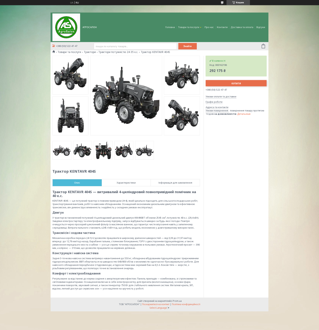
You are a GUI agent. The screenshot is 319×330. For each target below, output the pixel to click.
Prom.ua (177, 301)
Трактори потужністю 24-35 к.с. (118, 52)
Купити (236, 83)
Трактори (90, 52)
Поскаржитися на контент (155, 304)
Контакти (222, 27)
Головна (170, 27)
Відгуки (260, 27)
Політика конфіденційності (186, 304)
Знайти (187, 46)
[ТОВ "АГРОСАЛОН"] (66, 27)
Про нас (209, 27)
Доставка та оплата (242, 27)
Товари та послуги (188, 27)
